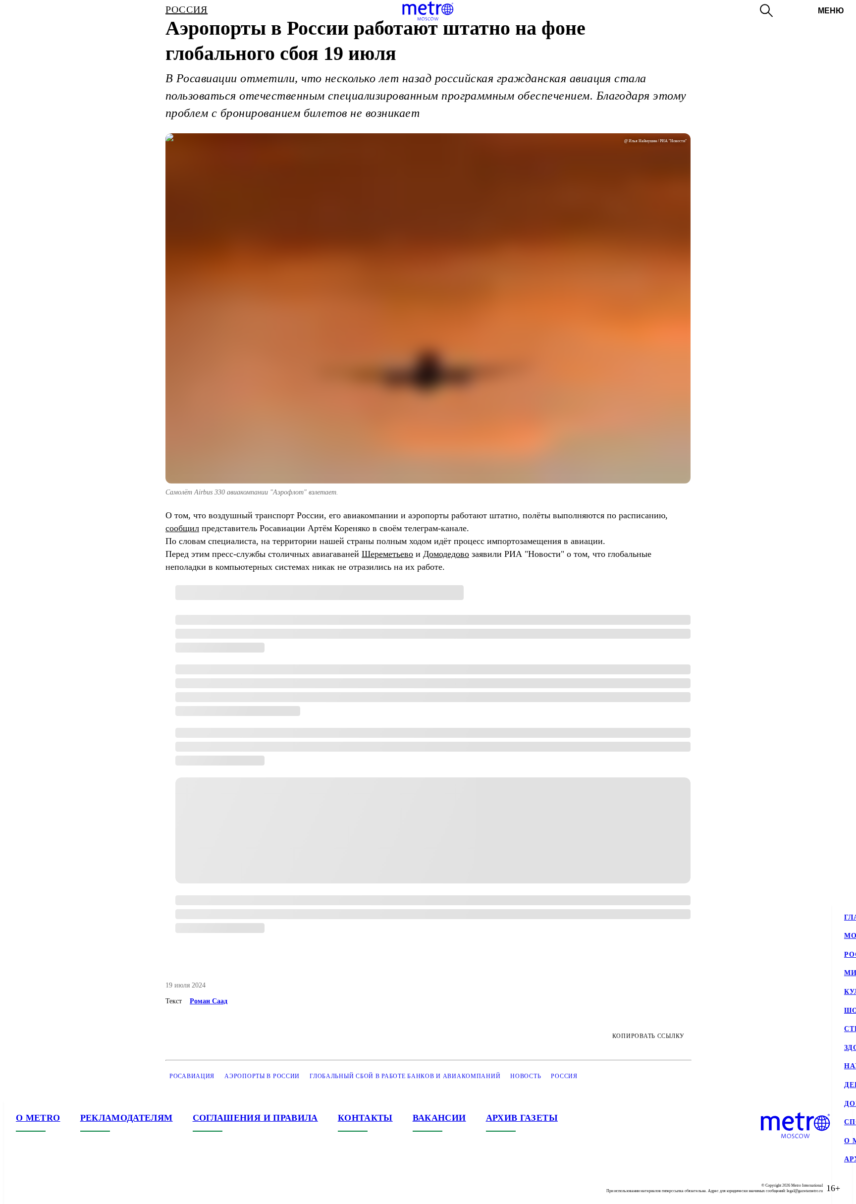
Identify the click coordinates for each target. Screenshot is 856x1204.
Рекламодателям (126, 1118)
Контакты (365, 1118)
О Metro (38, 1118)
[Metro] (427, 11)
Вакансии (439, 1118)
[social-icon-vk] (24, 1188)
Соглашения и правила (255, 1118)
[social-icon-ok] (63, 1188)
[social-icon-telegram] (44, 1188)
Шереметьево (387, 554)
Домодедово (446, 554)
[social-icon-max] (83, 1188)
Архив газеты (522, 1118)
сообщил (182, 528)
